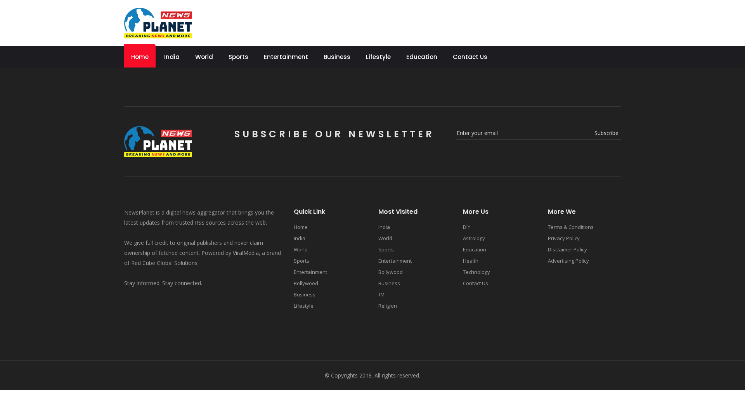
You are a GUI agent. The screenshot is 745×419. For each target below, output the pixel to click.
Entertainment (286, 57)
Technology (476, 271)
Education (421, 57)
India (172, 57)
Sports (238, 57)
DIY (466, 226)
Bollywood (306, 283)
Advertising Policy (568, 260)
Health (470, 260)
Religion (387, 305)
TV (381, 294)
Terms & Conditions (571, 226)
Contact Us (470, 57)
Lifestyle (378, 57)
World (204, 57)
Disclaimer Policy (567, 249)
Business (337, 57)
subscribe (606, 133)
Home (140, 57)
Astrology (474, 238)
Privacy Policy (564, 238)
